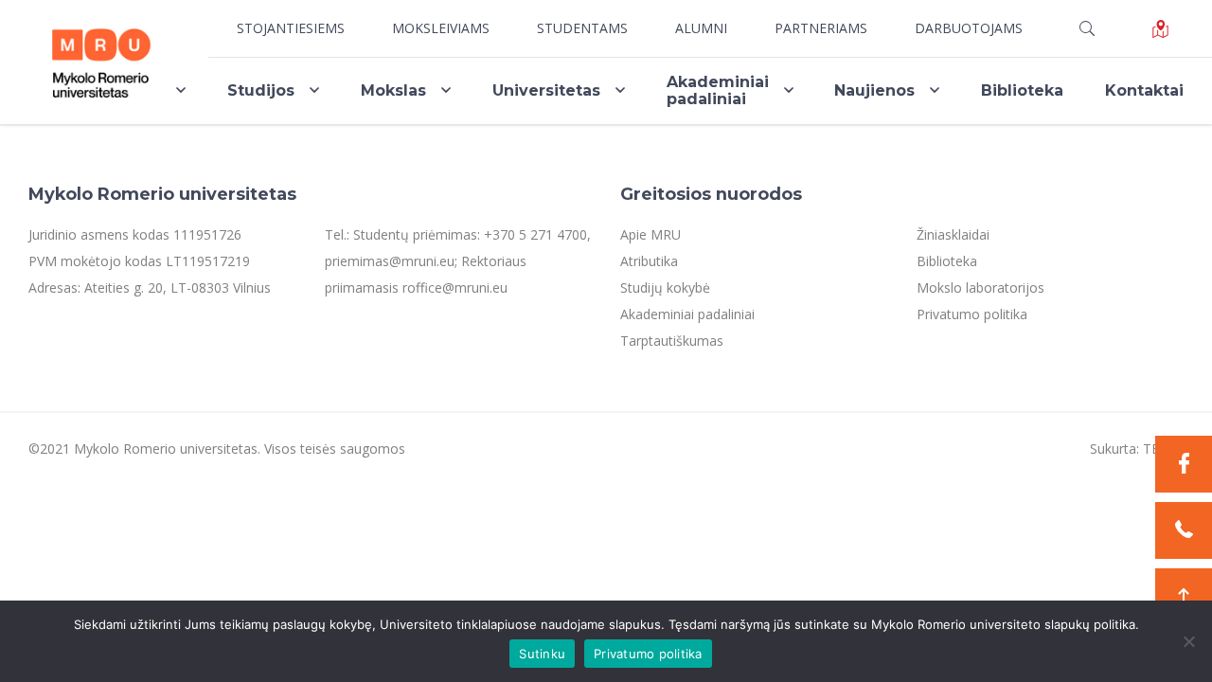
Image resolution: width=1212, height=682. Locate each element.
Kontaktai (1144, 90)
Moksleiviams (441, 28)
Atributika (649, 261)
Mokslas (393, 90)
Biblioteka (1022, 90)
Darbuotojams (969, 28)
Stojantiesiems (291, 28)
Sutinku (542, 653)
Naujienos (874, 90)
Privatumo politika (972, 314)
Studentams (582, 28)
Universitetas (546, 90)
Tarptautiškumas (671, 341)
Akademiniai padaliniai (718, 90)
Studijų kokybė (665, 287)
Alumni (701, 28)
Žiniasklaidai (953, 234)
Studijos (260, 90)
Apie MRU (650, 234)
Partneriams (821, 28)
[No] (1188, 641)
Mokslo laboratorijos (980, 287)
